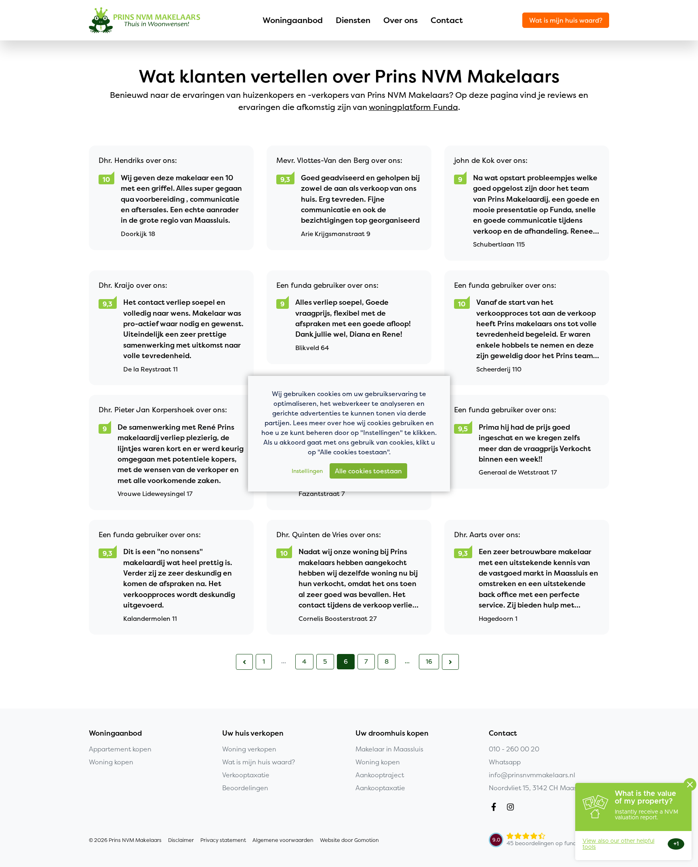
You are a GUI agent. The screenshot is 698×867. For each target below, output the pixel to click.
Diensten (353, 20)
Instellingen (307, 471)
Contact (447, 20)
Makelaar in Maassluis (389, 749)
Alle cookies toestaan (368, 470)
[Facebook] (495, 808)
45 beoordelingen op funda (543, 843)
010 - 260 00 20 (514, 749)
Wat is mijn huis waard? (565, 20)
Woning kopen (111, 761)
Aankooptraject (379, 774)
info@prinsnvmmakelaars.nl (532, 774)
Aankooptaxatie (380, 787)
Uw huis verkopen (253, 733)
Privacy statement (223, 840)
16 (429, 661)
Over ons (400, 20)
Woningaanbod (293, 20)
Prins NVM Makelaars (144, 20)
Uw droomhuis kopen (392, 733)
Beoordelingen (245, 787)
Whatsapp (505, 761)
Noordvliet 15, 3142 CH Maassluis (539, 787)
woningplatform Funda (413, 106)
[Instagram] (512, 808)
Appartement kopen (120, 749)
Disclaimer (181, 840)
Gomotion (366, 840)
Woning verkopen (249, 749)
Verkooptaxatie (245, 774)
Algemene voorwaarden (282, 840)
